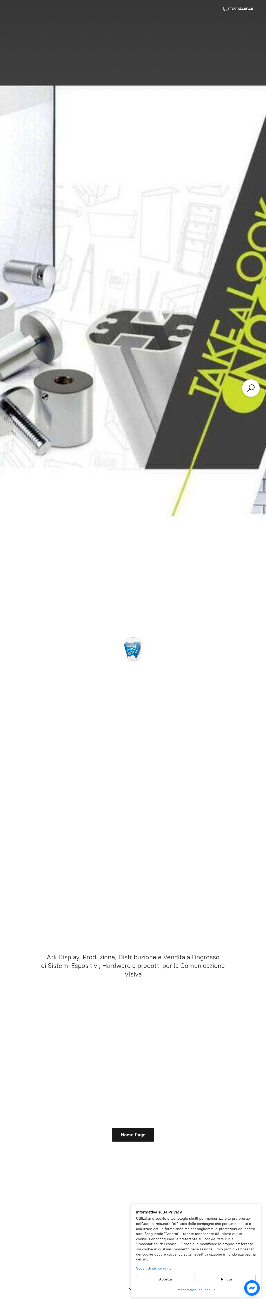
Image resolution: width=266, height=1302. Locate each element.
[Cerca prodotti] (251, 388)
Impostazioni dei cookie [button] (196, 1290)
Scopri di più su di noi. (155, 1268)
